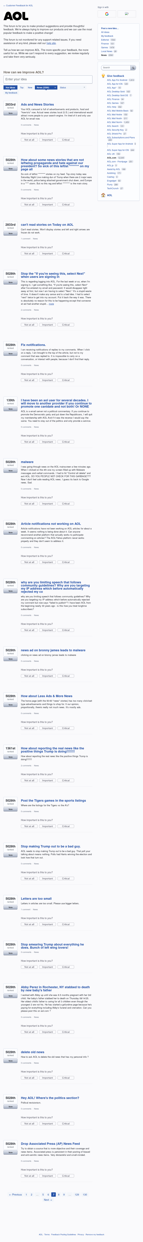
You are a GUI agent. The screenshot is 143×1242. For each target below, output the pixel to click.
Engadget (112, 180)
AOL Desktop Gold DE (118, 95)
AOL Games (113, 102)
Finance (105, 43)
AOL (109, 195)
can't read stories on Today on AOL (47, 224)
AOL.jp (110, 165)
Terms (47, 1234)
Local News (106, 51)
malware (27, 462)
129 (77, 1194)
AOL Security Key (115, 129)
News (36, 124)
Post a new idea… (110, 28)
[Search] (133, 67)
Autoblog (111, 172)
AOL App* (112, 87)
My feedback (11, 92)
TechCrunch (113, 188)
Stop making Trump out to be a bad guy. (51, 846)
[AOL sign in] (127, 13)
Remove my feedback (95, 1234)
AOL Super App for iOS (118, 149)
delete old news (32, 1052)
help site (51, 43)
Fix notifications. (33, 344)
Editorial (105, 39)
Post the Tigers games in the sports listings (53, 800)
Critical (68, 139)
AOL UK (111, 153)
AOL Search (113, 125)
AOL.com (112, 157)
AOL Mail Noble (115, 114)
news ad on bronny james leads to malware (53, 650)
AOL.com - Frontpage (117, 161)
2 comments (26, 309)
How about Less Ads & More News (46, 696)
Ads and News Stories (37, 104)
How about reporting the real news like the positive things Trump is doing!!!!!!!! (52, 750)
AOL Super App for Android (120, 143)
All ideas (105, 31)
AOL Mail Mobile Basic (118, 110)
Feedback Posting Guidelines (63, 1234)
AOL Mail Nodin (115, 118)
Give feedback (115, 76)
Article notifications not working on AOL (51, 523)
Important (49, 139)
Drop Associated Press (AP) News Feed (50, 1143)
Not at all (30, 139)
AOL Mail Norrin (115, 122)
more (51, 304)
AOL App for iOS (115, 83)
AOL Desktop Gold (116, 91)
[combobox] (116, 67)
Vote (11, 113)
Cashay (111, 176)
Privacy (81, 1234)
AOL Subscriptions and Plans (121, 137)
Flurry (110, 184)
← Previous (15, 1194)
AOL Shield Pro (114, 133)
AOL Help (112, 106)
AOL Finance (113, 99)
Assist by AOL (114, 169)
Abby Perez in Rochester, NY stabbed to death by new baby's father (55, 988)
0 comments (26, 124)
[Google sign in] (107, 13)
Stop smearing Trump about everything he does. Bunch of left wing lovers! (52, 946)
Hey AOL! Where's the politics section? (50, 1098)
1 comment (25, 238)
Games (104, 47)
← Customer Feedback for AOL (18, 5)
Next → (48, 1199)
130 (85, 1194)
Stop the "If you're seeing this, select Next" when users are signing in (53, 275)
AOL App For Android (117, 79)
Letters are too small (36, 898)
